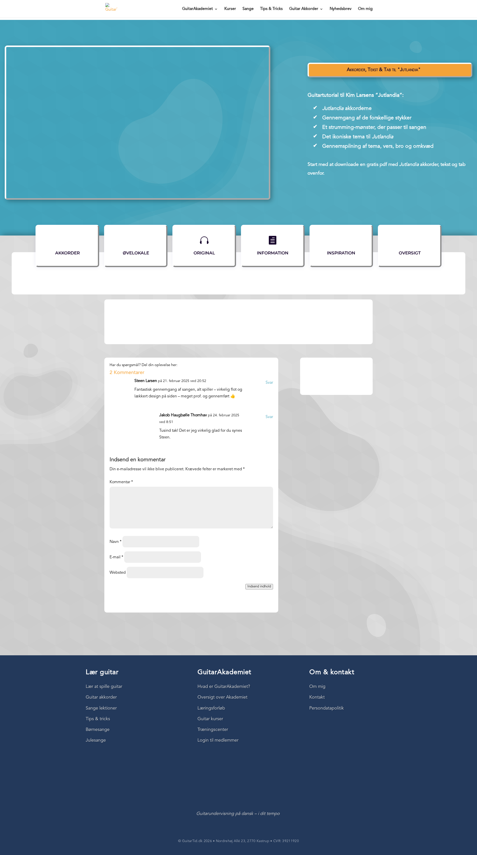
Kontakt (317, 697)
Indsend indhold (259, 586)
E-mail (116, 557)
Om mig (365, 9)
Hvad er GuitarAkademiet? (224, 686)
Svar (269, 383)
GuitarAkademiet (197, 9)
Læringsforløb (211, 708)
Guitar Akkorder (303, 9)
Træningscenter (213, 729)
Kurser (230, 9)
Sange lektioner (101, 708)
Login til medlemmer (218, 740)
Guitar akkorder (101, 697)
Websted (118, 573)
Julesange (96, 740)
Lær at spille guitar (104, 686)
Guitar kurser (210, 719)
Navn (115, 542)
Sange (248, 9)
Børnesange (98, 729)
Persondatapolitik (326, 708)
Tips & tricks (98, 719)
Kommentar (121, 482)
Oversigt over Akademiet (222, 697)
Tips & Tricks (271, 9)
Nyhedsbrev (341, 9)
